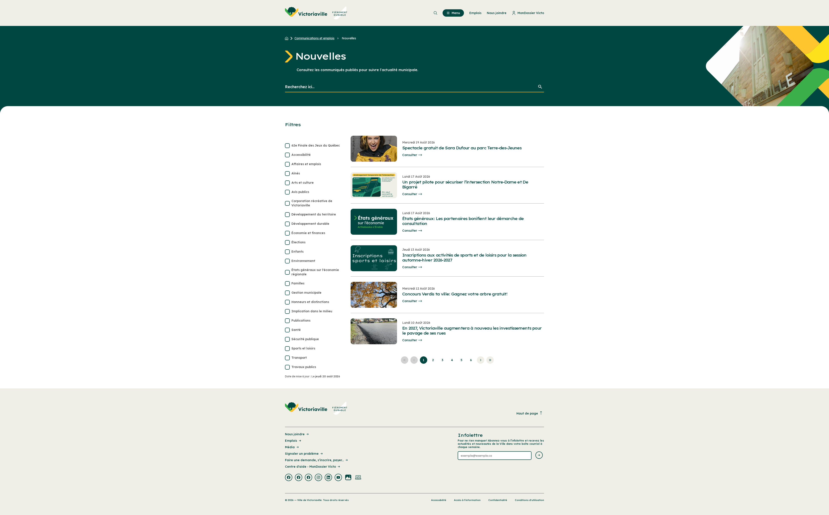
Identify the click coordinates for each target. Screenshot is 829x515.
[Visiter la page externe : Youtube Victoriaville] (338, 478)
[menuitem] (316, 12)
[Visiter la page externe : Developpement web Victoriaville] (358, 478)
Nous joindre (295, 434)
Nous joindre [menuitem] (496, 13)
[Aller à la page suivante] (480, 360)
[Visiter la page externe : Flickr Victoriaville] (348, 478)
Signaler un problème (302, 454)
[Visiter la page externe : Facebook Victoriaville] (288, 478)
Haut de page (527, 413)
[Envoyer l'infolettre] (539, 455)
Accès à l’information (467, 500)
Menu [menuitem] (456, 13)
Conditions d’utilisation (529, 500)
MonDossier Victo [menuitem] (530, 13)
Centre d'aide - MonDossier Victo (310, 467)
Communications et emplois (314, 38)
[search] (414, 87)
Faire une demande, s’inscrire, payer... (314, 460)
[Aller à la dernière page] (490, 360)
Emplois (291, 441)
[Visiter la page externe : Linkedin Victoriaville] (328, 478)
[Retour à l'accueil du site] (287, 38)
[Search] (540, 87)
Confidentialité (497, 500)
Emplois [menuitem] (475, 13)
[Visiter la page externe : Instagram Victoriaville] (318, 478)
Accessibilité (438, 500)
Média (290, 447)
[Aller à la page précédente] (414, 360)
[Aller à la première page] (404, 360)
